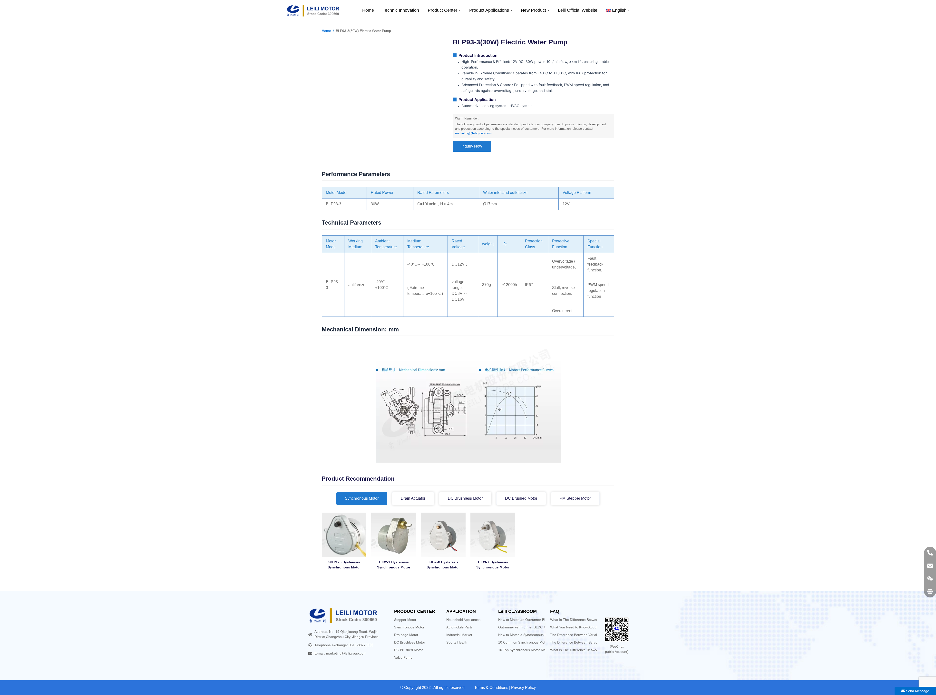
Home (326, 31)
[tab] (361, 498)
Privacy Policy (523, 687)
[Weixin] (930, 578)
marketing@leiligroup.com (473, 133)
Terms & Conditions (491, 687)
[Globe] (930, 591)
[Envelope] (930, 565)
